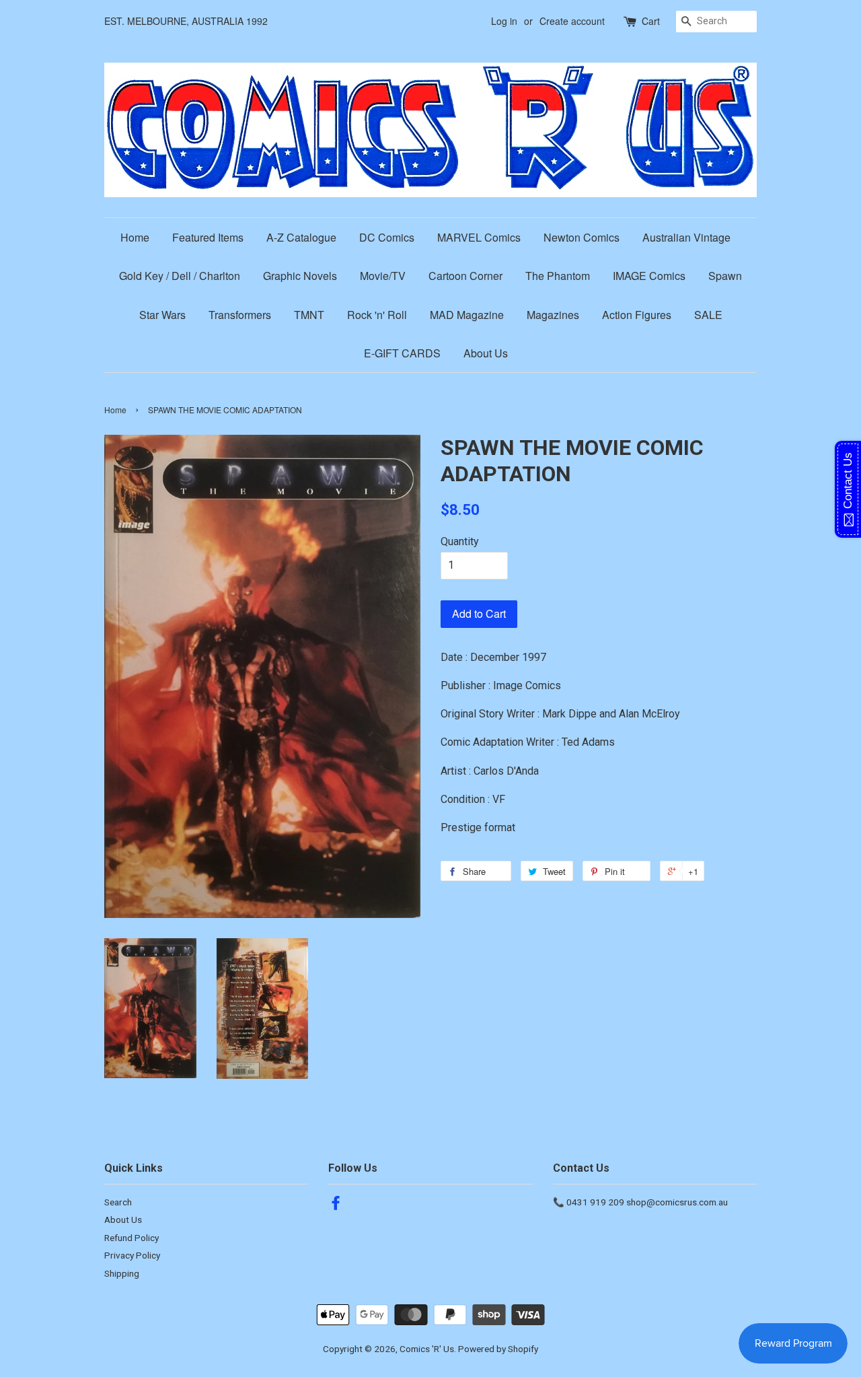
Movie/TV (383, 275)
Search (118, 1202)
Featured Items (208, 237)
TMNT (309, 314)
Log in (504, 21)
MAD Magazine (467, 314)
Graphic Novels (300, 275)
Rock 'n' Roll (377, 314)
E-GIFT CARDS (402, 353)
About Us (485, 353)
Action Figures (636, 314)
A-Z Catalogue (301, 237)
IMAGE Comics (649, 275)
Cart (651, 21)
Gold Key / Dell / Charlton (179, 275)
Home (134, 237)
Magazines (553, 314)
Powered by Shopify (498, 1348)
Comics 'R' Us (427, 1348)
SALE (708, 314)
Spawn (725, 275)
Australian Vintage (686, 237)
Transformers (240, 314)
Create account (572, 21)
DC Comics (386, 237)
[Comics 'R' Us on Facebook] (335, 1205)
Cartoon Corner (465, 275)
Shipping (121, 1273)
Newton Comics (582, 237)
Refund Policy (131, 1237)
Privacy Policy (132, 1255)
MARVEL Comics (479, 237)
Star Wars (162, 314)
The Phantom (557, 275)
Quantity (460, 541)
